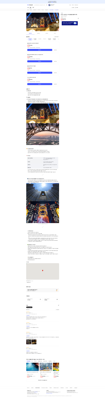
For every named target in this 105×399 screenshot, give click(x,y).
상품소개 (38, 33)
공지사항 (67, 387)
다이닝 (54, 361)
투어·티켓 (39, 9)
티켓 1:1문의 (50, 393)
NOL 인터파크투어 (29, 307)
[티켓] (33, 7)
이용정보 (46, 33)
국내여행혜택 (56, 9)
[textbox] (42, 93)
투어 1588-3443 (48, 391)
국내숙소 (42, 9)
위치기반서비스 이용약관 (45, 387)
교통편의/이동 (40, 361)
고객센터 (71, 387)
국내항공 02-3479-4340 (55, 392)
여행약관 (51, 387)
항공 (28, 9)
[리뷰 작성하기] (58, 305)
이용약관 (32, 387)
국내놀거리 (46, 9)
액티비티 (35, 361)
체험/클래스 (50, 361)
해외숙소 (31, 9)
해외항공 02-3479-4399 (49, 392)
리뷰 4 (55, 33)
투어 (32, 361)
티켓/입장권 (28, 361)
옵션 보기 (39, 61)
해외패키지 (35, 9)
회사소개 (28, 387)
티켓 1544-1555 (52, 391)
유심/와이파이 (45, 361)
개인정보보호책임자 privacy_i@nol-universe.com (72, 392)
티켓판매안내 (62, 387)
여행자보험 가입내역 (56, 387)
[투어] (30, 7)
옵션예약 (30, 33)
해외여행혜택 (52, 9)
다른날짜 (57, 36)
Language (75, 387)
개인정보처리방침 (37, 387)
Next (59, 369)
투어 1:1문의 (47, 393)
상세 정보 (55, 61)
